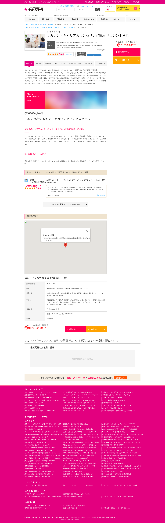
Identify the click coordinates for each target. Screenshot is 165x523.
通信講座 (75, 19)
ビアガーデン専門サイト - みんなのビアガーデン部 (41, 432)
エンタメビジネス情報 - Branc (112, 408)
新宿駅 (72, 6)
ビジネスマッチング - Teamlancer (74, 505)
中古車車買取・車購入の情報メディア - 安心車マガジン (81, 437)
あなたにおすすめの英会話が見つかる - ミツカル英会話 (81, 442)
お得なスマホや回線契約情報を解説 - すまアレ (40, 447)
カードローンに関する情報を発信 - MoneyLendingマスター (121, 455)
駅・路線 (45, 19)
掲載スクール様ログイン (132, 2)
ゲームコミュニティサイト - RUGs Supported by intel (80, 395)
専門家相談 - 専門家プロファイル (35, 508)
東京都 (62, 6)
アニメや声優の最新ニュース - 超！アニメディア (79, 403)
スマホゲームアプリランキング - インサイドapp (117, 450)
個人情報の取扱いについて (60, 517)
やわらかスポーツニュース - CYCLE (75, 411)
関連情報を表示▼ (102, 50)
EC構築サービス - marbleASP (34, 494)
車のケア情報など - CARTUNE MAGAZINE (38, 450)
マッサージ (90, 6)
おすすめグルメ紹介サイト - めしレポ (37, 445)
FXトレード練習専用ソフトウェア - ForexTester (78, 455)
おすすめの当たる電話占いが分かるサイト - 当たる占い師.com (122, 434)
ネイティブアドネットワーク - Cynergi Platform (117, 496)
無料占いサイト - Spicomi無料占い (113, 463)
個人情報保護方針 (44, 517)
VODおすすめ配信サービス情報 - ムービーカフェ (118, 471)
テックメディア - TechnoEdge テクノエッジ (116, 405)
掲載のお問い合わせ (102, 2)
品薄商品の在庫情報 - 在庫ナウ (73, 496)
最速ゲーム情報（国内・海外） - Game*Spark (39, 411)
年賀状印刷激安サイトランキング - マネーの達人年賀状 (81, 434)
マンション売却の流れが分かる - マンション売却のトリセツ (121, 447)
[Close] (87, 231)
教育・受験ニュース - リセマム (35, 403)
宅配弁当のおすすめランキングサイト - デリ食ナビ (79, 445)
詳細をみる (120, 378)
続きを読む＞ (101, 195)
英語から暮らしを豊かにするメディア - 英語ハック (79, 432)
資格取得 (104, 19)
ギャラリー (88, 63)
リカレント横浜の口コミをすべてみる (65, 204)
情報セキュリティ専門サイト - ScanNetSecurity (117, 392)
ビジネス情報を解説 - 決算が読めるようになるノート (119, 411)
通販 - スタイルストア (70, 508)
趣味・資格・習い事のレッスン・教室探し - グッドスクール (121, 426)
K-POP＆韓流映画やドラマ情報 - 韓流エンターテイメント (43, 434)
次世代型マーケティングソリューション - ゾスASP (118, 424)
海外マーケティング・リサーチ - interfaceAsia (78, 485)
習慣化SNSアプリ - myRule (34, 429)
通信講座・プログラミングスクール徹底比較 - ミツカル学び (121, 466)
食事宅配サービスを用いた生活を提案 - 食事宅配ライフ (81, 447)
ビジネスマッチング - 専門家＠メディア (37, 505)
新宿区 (67, 6)
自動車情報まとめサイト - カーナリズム (37, 477)
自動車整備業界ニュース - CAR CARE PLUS (39, 397)
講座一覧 (48, 63)
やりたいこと (118, 19)
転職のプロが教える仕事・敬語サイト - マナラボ (40, 440)
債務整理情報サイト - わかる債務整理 (37, 466)
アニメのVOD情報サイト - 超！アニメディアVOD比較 (119, 453)
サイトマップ (116, 2)
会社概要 (27, 517)
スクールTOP (100, 63)
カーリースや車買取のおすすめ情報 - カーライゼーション (43, 453)
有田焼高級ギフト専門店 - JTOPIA (113, 445)
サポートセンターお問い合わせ (80, 517)
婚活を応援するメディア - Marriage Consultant (40, 461)
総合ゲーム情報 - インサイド (34, 408)
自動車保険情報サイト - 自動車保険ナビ (115, 458)
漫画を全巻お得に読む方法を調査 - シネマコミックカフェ (121, 469)
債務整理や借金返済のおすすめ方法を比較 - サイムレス (120, 440)
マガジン (133, 19)
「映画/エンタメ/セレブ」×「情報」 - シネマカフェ (80, 405)
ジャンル (31, 19)
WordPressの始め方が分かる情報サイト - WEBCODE (119, 429)
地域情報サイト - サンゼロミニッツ (36, 469)
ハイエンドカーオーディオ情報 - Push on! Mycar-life (42, 400)
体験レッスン (89, 19)
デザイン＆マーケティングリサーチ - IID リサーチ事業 (119, 485)
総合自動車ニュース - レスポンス (35, 395)
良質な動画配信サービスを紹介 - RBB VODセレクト (119, 437)
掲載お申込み (89, 2)
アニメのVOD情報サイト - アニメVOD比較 (38, 463)
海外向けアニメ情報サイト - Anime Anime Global (79, 400)
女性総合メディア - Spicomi (111, 461)
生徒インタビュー (75, 63)
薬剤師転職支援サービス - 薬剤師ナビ (75, 458)
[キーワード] (86, 9)
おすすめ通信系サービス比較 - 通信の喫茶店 (116, 474)
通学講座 (60, 19)
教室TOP (29, 63)
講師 (56, 63)
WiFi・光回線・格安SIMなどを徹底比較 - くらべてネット (43, 458)
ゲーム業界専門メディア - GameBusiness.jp (77, 392)
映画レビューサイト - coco (72, 426)
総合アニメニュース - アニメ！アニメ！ (76, 397)
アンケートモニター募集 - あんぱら (36, 485)
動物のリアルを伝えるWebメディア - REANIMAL (79, 408)
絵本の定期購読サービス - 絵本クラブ (75, 469)
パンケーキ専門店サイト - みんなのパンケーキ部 (79, 466)
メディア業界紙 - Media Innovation (113, 400)
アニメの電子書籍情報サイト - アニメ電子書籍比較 (79, 453)
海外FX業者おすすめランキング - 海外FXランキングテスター (122, 442)
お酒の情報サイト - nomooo (111, 403)
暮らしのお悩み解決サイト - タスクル (75, 440)
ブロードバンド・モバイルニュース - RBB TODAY (41, 392)
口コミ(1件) (68, 54)
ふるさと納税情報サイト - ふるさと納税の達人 (78, 429)
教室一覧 (39, 63)
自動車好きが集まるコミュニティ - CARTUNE (78, 477)
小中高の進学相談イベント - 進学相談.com (116, 508)
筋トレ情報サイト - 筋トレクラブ (35, 442)
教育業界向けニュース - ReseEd (35, 405)
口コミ (63, 63)
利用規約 (34, 517)
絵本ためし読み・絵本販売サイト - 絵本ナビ (39, 474)
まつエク (83, 6)
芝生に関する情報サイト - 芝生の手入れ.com (77, 424)
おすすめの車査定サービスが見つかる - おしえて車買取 (43, 455)
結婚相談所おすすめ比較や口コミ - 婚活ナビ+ (78, 474)
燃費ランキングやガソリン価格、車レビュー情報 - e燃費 (43, 424)
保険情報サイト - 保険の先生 (72, 471)
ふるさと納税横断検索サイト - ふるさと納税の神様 (79, 463)
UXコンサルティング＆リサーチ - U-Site (76, 461)
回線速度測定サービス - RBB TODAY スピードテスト (42, 426)
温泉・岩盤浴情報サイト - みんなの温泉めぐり (40, 471)
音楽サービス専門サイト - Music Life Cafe (115, 477)
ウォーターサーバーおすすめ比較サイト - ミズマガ (118, 432)
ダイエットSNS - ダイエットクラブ (36, 437)
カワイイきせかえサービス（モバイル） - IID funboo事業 (43, 496)
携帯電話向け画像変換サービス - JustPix (76, 494)
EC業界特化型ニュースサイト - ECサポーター (117, 395)
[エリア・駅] (66, 9)
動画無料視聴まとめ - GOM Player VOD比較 (77, 450)
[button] (65, 245)
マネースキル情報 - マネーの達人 (113, 397)
